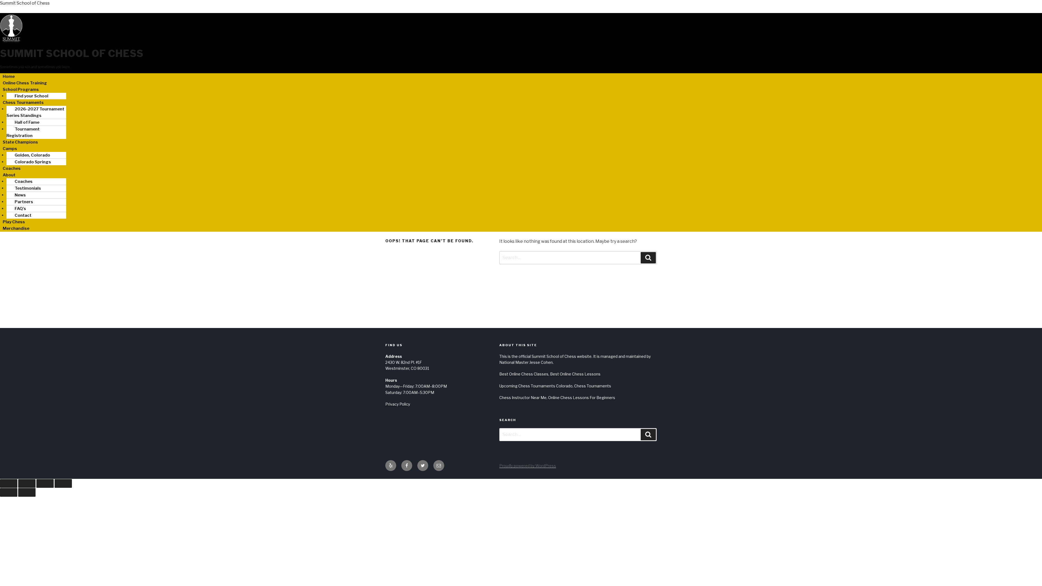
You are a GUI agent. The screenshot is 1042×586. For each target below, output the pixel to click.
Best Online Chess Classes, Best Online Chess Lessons (550, 374)
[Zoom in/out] (8, 483)
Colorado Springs (33, 162)
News (20, 195)
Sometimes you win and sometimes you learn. (35, 67)
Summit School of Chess (25, 3)
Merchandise (16, 228)
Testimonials (28, 188)
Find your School (31, 96)
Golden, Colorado (32, 155)
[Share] (45, 483)
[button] (521, 89)
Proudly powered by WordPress (527, 465)
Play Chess (14, 221)
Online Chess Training (25, 83)
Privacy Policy (397, 404)
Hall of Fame (27, 122)
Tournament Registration (23, 132)
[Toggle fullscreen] (27, 483)
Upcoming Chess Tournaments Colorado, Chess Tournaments (555, 386)
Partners (24, 201)
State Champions (20, 142)
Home (9, 76)
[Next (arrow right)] (27, 492)
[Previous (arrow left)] (8, 492)
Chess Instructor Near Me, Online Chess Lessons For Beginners (557, 397)
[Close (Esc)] (63, 483)
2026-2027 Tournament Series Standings (35, 112)
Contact (23, 215)
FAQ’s (20, 208)
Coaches (12, 168)
